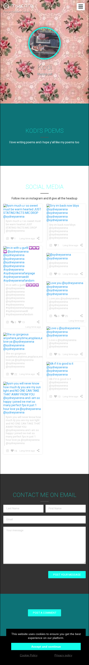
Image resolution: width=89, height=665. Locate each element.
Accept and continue (46, 646)
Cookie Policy (28, 655)
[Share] (39, 238)
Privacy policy (63, 655)
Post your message (67, 574)
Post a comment (44, 612)
